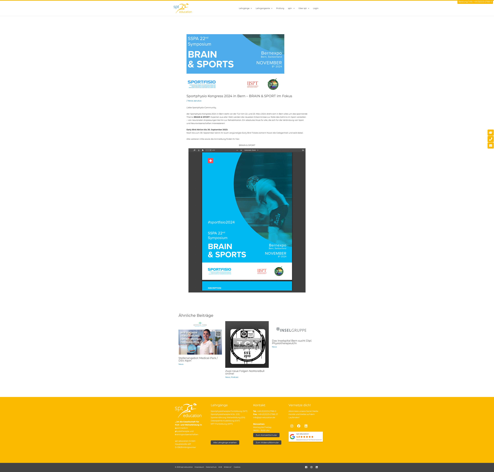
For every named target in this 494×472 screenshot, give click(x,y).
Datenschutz (211, 467)
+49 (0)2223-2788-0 (482, 1)
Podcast (234, 377)
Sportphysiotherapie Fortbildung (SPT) (229, 411)
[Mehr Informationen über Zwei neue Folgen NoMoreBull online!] (247, 344)
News (190, 100)
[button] (250, 8)
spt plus (197, 100)
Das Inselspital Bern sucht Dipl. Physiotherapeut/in (292, 342)
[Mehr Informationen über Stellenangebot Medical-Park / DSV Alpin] (200, 338)
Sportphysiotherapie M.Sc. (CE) (225, 414)
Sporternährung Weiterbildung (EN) (228, 417)
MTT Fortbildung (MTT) (222, 424)
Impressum (199, 467)
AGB (220, 467)
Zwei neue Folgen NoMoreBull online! (244, 372)
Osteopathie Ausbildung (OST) (225, 420)
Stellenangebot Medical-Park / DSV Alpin (198, 359)
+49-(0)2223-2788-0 (266, 411)
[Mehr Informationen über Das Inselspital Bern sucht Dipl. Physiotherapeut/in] (293, 329)
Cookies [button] (237, 467)
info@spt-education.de (264, 417)
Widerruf (227, 467)
